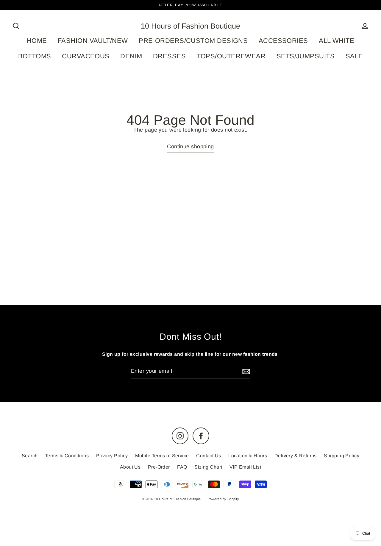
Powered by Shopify (223, 499)
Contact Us (208, 455)
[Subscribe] (245, 371)
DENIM (131, 56)
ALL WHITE (336, 40)
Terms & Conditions (67, 455)
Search (30, 455)
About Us (130, 466)
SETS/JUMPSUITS (306, 56)
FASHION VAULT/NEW (93, 40)
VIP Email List (245, 466)
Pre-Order (159, 466)
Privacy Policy (112, 455)
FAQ (182, 466)
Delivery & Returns (295, 455)
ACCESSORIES (283, 40)
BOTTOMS (34, 56)
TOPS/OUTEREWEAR (231, 56)
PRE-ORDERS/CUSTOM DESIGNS (193, 40)
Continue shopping (190, 146)
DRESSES (169, 56)
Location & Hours (247, 455)
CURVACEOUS (86, 56)
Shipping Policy (341, 455)
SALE (354, 56)
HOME (37, 40)
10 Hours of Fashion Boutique (190, 26)
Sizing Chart (208, 466)
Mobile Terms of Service (162, 455)
